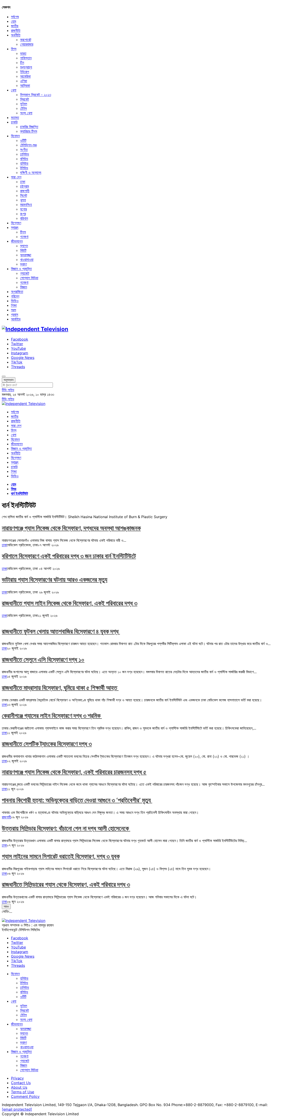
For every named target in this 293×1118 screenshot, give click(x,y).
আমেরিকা (25, 76)
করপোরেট (25, 39)
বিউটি (23, 250)
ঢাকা (22, 181)
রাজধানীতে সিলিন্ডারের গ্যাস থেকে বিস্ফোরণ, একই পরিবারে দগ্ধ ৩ (66, 884)
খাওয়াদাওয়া (26, 259)
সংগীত (24, 149)
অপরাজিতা (17, 291)
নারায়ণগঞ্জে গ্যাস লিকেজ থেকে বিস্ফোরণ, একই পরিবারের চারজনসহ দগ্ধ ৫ (74, 772)
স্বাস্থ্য (14, 227)
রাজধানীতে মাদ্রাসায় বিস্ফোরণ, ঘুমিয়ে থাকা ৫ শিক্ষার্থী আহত (60, 688)
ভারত (23, 53)
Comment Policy (25, 1096)
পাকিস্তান (26, 58)
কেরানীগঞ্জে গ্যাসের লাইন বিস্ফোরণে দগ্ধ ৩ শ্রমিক (52, 715)
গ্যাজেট (24, 273)
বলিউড (24, 158)
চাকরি (14, 122)
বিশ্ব (13, 48)
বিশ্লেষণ (16, 223)
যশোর (23, 209)
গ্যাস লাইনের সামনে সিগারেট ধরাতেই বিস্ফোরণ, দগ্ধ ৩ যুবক (61, 856)
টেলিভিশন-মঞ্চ (28, 145)
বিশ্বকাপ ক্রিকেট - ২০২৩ (35, 94)
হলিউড (24, 163)
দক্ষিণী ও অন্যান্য (30, 172)
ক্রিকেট (24, 99)
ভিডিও (15, 300)
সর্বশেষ (15, 16)
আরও (6, 906)
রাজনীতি (15, 30)
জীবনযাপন (17, 241)
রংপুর (23, 213)
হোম (13, 21)
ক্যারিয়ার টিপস (28, 131)
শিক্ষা (14, 305)
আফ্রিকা (25, 85)
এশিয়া (23, 81)
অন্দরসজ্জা (25, 255)
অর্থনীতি (15, 35)
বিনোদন (15, 136)
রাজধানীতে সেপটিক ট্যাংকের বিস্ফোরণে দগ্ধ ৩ (47, 744)
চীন (22, 62)
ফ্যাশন (24, 245)
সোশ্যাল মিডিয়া (29, 278)
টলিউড (24, 168)
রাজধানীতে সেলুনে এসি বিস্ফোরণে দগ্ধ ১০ (43, 659)
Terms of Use (22, 1092)
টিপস (23, 232)
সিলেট (23, 195)
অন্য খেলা (26, 113)
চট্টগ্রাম (24, 186)
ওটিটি (23, 140)
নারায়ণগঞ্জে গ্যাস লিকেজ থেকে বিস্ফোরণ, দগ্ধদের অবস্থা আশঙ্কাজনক (71, 528)
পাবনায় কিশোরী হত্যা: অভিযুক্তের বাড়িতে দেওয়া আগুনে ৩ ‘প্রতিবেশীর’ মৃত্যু (77, 800)
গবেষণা (24, 236)
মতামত (15, 117)
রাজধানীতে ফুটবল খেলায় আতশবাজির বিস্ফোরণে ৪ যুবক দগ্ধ (61, 631)
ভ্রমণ (23, 264)
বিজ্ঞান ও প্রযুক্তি (21, 268)
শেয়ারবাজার (26, 44)
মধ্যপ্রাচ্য (26, 67)
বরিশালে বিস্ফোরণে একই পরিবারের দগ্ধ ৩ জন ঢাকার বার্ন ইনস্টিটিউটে (69, 556)
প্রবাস (14, 314)
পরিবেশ (15, 296)
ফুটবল (23, 103)
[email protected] (17, 1109)
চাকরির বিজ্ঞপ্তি (29, 126)
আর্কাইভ (16, 319)
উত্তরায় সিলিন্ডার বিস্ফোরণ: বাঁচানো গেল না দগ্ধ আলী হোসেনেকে (66, 828)
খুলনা (23, 200)
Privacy (17, 1078)
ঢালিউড (24, 154)
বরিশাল (24, 218)
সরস (13, 310)
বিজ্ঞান (23, 287)
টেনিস (23, 108)
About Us (19, 1087)
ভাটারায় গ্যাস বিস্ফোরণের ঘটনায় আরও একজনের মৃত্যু (54, 579)
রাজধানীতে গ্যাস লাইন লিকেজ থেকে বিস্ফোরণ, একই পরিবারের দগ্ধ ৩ (69, 603)
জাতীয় (14, 26)
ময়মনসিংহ (26, 204)
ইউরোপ (24, 71)
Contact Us (21, 1082)
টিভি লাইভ (8, 390)
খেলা (13, 90)
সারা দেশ (16, 177)
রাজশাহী (24, 191)
